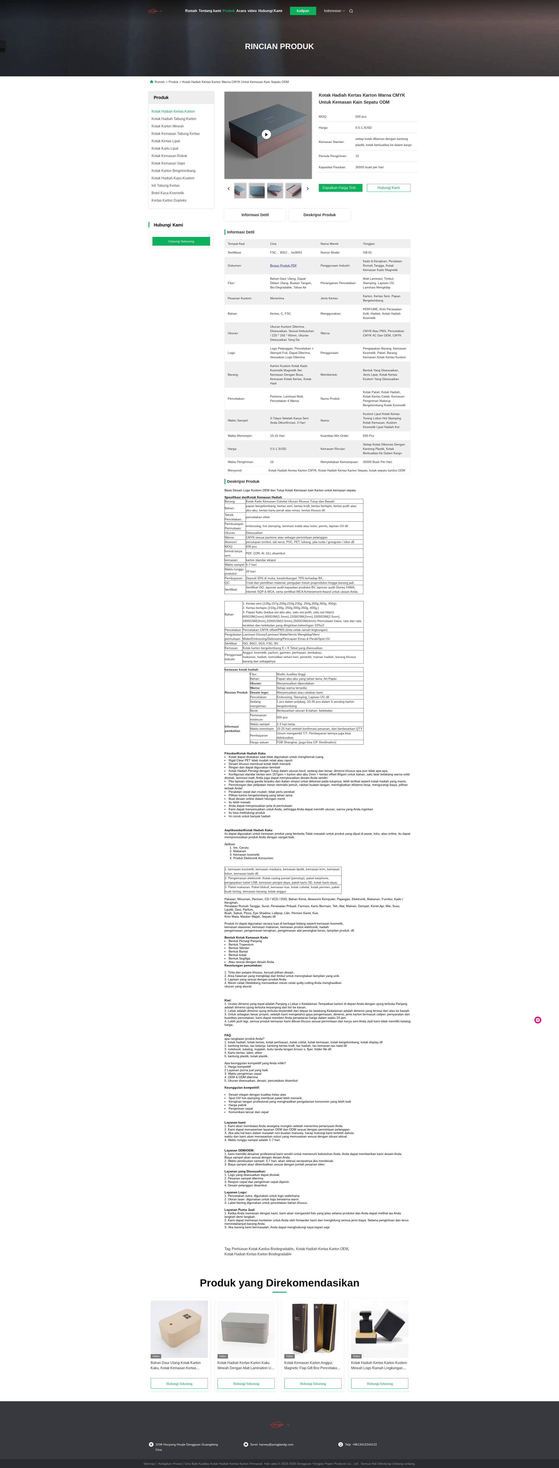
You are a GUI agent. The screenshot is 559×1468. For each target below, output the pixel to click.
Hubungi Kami (270, 11)
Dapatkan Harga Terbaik (341, 188)
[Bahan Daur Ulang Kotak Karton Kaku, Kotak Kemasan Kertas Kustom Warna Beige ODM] (179, 1329)
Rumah (191, 11)
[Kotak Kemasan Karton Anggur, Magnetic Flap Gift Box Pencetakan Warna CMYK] (313, 1329)
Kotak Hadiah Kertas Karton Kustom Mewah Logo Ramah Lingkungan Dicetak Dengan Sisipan (379, 1366)
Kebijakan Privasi (170, 1463)
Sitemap (149, 1463)
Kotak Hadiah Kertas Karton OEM (322, 1249)
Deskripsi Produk (320, 215)
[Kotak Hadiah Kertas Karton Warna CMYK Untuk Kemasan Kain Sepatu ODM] (268, 135)
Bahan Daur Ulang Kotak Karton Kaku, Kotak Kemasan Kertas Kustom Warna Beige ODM (176, 1366)
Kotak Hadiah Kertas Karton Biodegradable (258, 1254)
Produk (229, 11)
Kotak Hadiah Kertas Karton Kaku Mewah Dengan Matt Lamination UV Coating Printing (245, 1366)
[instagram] (538, 1020)
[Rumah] (154, 10)
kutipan (303, 11)
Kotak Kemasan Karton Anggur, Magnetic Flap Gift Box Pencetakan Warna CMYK (311, 1366)
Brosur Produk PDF (283, 265)
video (252, 11)
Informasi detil (255, 215)
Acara (241, 11)
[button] (156, 1339)
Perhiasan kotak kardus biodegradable (262, 1249)
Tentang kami (210, 11)
